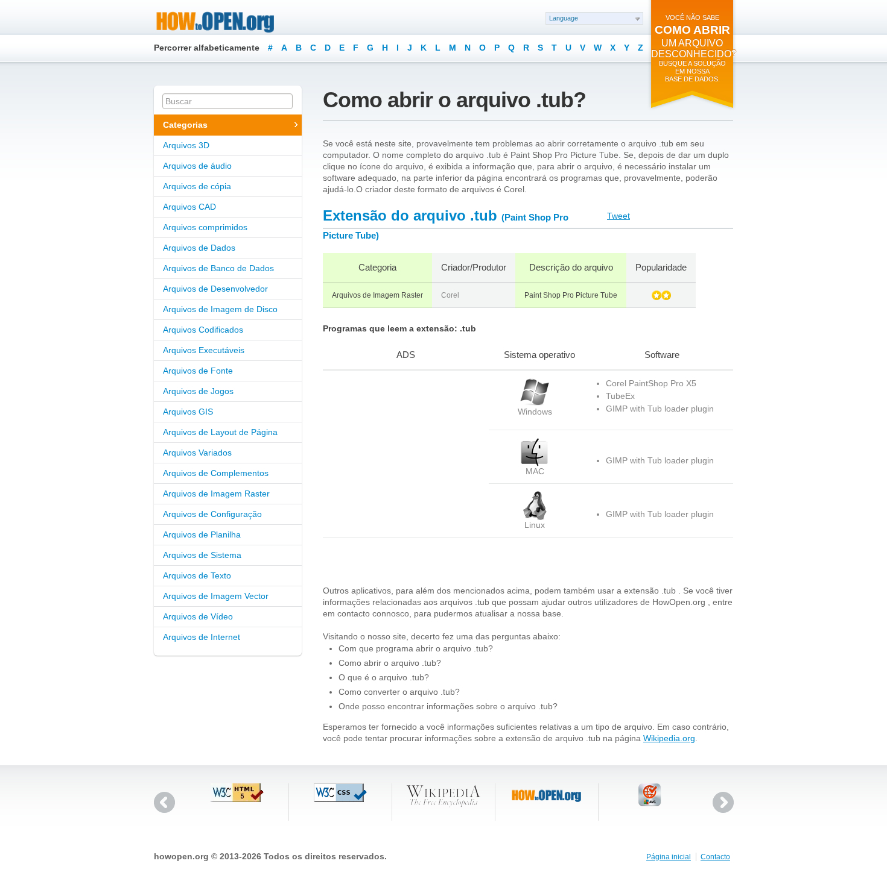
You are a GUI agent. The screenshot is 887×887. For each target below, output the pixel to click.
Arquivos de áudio (197, 166)
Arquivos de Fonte (198, 370)
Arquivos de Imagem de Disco (220, 309)
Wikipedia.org (669, 738)
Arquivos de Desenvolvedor (215, 288)
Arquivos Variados (197, 452)
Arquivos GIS (188, 411)
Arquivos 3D (186, 145)
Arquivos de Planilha (202, 534)
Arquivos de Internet (201, 637)
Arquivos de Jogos (198, 391)
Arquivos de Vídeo (198, 616)
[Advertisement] (398, 453)
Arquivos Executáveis (203, 350)
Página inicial (668, 857)
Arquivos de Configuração (212, 514)
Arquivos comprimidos (205, 227)
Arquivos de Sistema (202, 555)
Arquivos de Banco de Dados (218, 268)
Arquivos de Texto (197, 575)
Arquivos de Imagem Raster (216, 493)
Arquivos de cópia (197, 186)
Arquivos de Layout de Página (220, 432)
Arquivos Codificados (203, 329)
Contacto (715, 857)
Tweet (618, 216)
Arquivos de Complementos (216, 473)
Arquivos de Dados (199, 247)
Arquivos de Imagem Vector (216, 596)
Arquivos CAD (189, 207)
